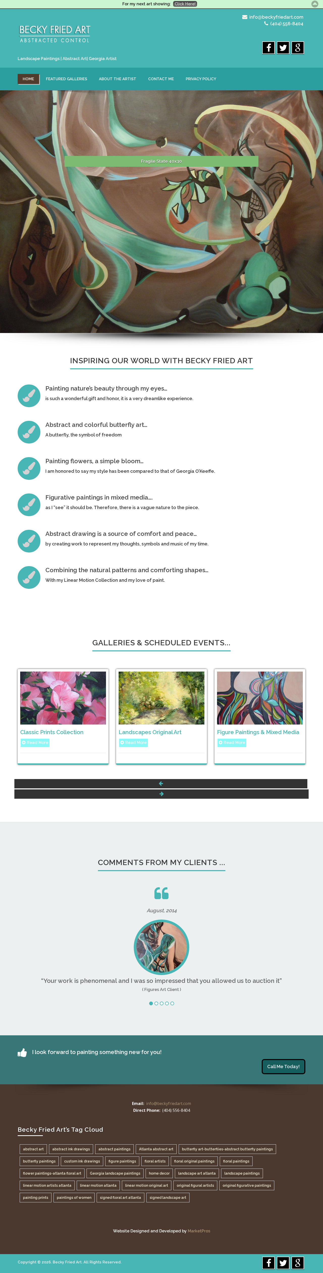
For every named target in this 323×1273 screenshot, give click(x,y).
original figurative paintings (247, 1185)
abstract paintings (114, 1149)
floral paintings (236, 1161)
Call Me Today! (283, 1066)
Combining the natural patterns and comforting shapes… (126, 570)
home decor (159, 1173)
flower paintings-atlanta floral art (52, 1173)
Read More (37, 742)
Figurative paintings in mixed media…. (99, 497)
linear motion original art (146, 1185)
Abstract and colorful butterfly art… (96, 424)
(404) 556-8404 (286, 23)
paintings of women (74, 1198)
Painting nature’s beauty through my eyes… (106, 388)
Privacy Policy (201, 79)
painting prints (35, 1198)
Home (28, 79)
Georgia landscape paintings (115, 1173)
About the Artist (117, 79)
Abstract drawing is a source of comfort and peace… (121, 533)
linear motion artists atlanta (47, 1185)
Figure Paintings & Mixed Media (258, 732)
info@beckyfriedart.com (276, 17)
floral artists (155, 1161)
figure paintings (122, 1161)
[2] (156, 1003)
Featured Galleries (66, 79)
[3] (162, 1003)
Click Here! (185, 4)
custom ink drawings (82, 1161)
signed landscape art (168, 1198)
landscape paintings (242, 1173)
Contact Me (161, 79)
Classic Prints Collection (52, 732)
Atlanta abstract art (156, 1149)
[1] (151, 1003)
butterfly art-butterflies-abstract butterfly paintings (227, 1149)
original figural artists (195, 1185)
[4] (167, 1003)
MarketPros (199, 1231)
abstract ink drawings (71, 1149)
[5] (172, 1003)
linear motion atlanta (98, 1185)
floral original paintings (194, 1161)
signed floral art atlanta (120, 1198)
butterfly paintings (39, 1161)
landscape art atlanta (197, 1173)
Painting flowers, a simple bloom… (94, 461)
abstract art (33, 1149)
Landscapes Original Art (150, 732)
